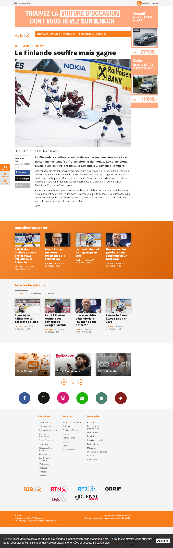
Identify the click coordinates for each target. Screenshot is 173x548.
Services (101, 33)
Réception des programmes (93, 427)
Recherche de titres (48, 430)
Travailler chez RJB (95, 440)
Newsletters (82, 398)
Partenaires (92, 444)
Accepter (162, 540)
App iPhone (101, 398)
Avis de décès (69, 449)
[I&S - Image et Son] (59, 500)
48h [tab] (21, 293)
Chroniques (86, 33)
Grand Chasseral (46, 440)
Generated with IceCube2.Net (118, 518)
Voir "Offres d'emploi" (78, 364)
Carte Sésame (93, 432)
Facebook (24, 398)
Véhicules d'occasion (72, 422)
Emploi (66, 446)
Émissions (69, 33)
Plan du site (51, 521)
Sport (26, 45)
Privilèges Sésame (71, 430)
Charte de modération (97, 452)
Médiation (91, 448)
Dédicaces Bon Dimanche (45, 449)
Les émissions (45, 422)
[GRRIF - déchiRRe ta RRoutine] (113, 489)
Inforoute (67, 442)
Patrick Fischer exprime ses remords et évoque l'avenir (55, 320)
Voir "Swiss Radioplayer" (38, 364)
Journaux (42, 33)
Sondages (43, 472)
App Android (121, 398)
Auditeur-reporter (150, 3)
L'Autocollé (43, 468)
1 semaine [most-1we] (36, 293)
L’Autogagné (44, 464)
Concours (43, 475)
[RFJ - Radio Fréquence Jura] (86, 489)
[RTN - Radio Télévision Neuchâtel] (59, 489)
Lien (20, 185)
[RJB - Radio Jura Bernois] (32, 489)
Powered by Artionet (94, 518)
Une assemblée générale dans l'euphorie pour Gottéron (116, 254)
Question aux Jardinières (45, 459)
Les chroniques (45, 426)
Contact (90, 456)
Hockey (39, 45)
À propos (91, 422)
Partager (22, 172)
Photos (55, 33)
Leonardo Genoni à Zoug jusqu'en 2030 (87, 252)
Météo (66, 434)
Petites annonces (70, 438)
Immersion (43, 444)
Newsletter (92, 459)
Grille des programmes (44, 435)
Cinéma (66, 426)
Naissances (43, 454)
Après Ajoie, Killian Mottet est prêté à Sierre (26, 318)
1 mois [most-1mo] (51, 293)
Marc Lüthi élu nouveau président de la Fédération (55, 254)
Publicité (91, 436)
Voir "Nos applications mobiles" (119, 364)
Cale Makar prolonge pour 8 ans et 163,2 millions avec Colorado (25, 255)
